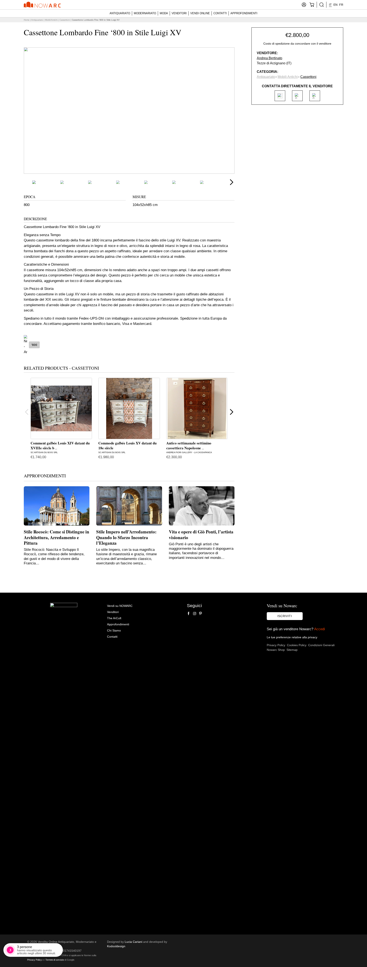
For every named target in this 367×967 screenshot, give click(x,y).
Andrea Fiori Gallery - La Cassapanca (189, 452)
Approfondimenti (243, 13)
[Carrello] (311, 5)
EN (335, 4)
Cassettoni (64, 20)
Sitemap (292, 649)
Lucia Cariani (133, 941)
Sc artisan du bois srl (44, 452)
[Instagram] (194, 613)
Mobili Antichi (51, 20)
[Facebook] (188, 613)
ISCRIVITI (284, 616)
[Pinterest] (200, 613)
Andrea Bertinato (269, 58)
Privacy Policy (276, 645)
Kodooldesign (116, 946)
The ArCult (114, 618)
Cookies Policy (296, 645)
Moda (164, 13)
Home (27, 20)
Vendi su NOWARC (120, 606)
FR (341, 4)
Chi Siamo (114, 630)
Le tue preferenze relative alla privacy (292, 637)
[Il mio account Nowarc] (304, 5)
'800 (34, 345)
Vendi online (200, 13)
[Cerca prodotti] (321, 5)
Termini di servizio (54, 960)
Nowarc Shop (276, 649)
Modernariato (145, 13)
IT (330, 4)
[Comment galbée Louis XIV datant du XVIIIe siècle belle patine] (61, 408)
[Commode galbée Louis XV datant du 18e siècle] (129, 408)
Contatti (220, 13)
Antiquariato (120, 13)
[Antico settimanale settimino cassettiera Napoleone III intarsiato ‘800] (197, 408)
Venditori (179, 13)
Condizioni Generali (321, 645)
